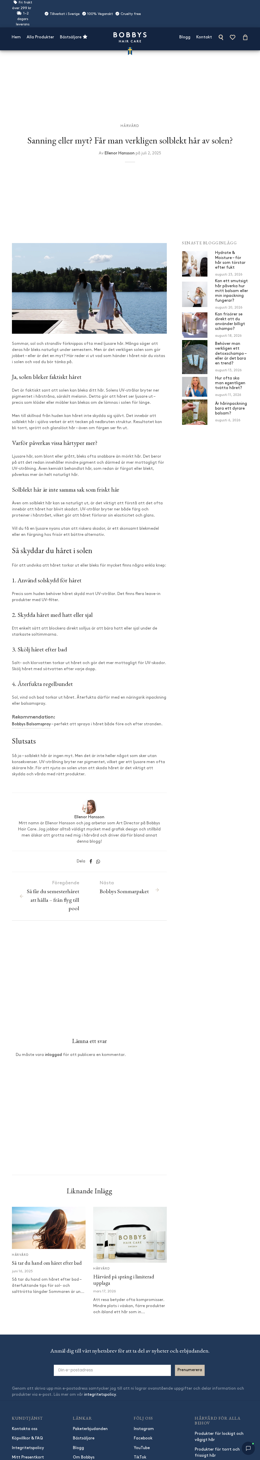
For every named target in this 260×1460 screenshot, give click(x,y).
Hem (16, 37)
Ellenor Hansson (120, 153)
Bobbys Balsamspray (31, 724)
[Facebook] (90, 861)
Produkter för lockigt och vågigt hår (219, 1437)
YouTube (142, 1448)
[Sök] (221, 37)
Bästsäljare (71, 37)
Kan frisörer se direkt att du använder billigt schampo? (230, 321)
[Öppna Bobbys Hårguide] (248, 1448)
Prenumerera (189, 1370)
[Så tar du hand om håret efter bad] (49, 1228)
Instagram (144, 1429)
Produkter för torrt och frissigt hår (217, 1453)
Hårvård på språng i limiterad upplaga (123, 1279)
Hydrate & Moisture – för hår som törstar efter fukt (230, 260)
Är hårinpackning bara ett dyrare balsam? (231, 408)
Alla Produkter (40, 37)
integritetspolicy (100, 1395)
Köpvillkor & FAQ (27, 1438)
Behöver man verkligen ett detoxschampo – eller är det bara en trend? (230, 353)
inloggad (53, 1055)
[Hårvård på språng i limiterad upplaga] (130, 1235)
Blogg (184, 37)
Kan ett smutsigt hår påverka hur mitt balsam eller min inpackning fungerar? (231, 291)
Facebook (143, 1438)
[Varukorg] (245, 37)
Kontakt (204, 37)
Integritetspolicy (28, 1448)
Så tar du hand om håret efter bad (47, 1262)
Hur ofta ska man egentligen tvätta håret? (230, 383)
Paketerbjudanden (90, 1429)
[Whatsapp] (98, 861)
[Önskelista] (233, 37)
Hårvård (130, 126)
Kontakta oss (24, 1429)
